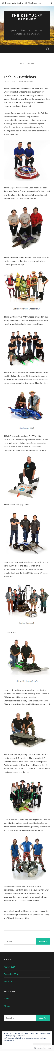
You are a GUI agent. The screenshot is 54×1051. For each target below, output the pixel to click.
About (7, 1006)
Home (6, 998)
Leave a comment (26, 82)
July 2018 (8, 981)
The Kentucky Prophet (27, 17)
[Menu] (7, 49)
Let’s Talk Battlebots (20, 77)
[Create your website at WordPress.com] (27, 3)
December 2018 (11, 974)
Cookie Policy (9, 1040)
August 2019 (9, 966)
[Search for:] (27, 941)
